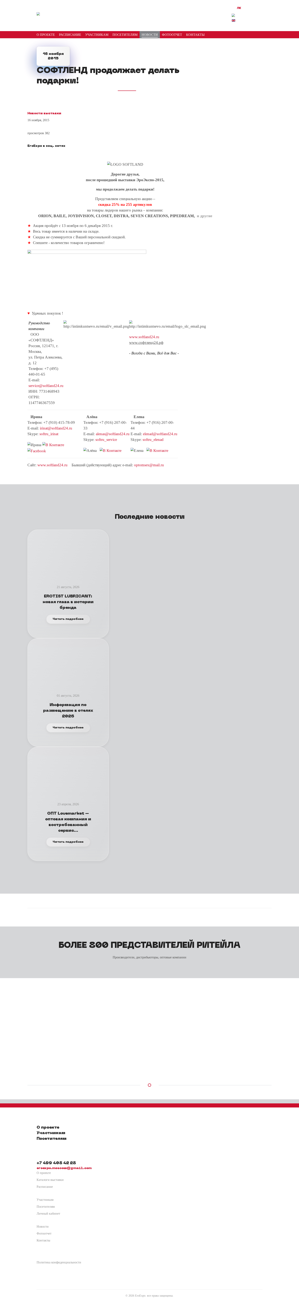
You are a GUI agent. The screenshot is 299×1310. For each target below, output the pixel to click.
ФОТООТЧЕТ (172, 34)
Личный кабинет (48, 1213)
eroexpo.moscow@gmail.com (64, 1168)
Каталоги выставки (50, 1179)
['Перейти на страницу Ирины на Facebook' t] (36, 450)
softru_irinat (48, 434)
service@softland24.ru (45, 386)
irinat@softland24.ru (56, 428)
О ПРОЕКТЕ (46, 34)
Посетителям (46, 1206)
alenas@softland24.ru (113, 434)
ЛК (239, 8)
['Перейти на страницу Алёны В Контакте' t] (110, 450)
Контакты (43, 1240)
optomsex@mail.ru (149, 465)
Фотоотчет (44, 1233)
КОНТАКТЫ (195, 34)
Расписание (45, 1186)
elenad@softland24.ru (160, 434)
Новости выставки (44, 113)
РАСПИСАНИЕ (70, 34)
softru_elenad (153, 439)
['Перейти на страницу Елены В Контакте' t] (157, 450)
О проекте (44, 1173)
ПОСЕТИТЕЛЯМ (124, 34)
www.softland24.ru (144, 337)
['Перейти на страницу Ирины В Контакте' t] (53, 444)
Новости (43, 1226)
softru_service (106, 439)
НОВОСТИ (150, 34)
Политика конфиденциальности (59, 1262)
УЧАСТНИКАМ (96, 34)
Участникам (45, 1199)
